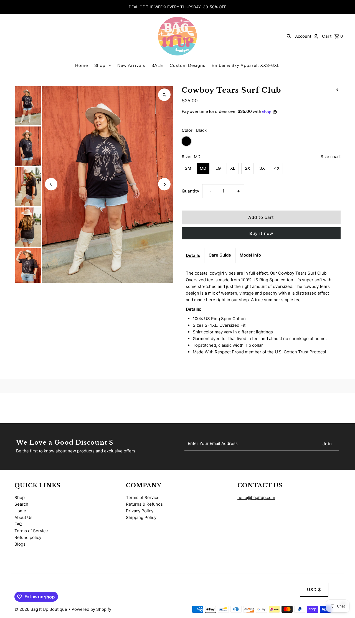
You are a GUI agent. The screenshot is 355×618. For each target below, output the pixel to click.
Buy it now (261, 233)
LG (218, 168)
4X (277, 168)
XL (232, 168)
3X (262, 168)
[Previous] (51, 184)
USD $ (314, 589)
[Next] (164, 184)
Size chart (331, 156)
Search (21, 504)
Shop (99, 65)
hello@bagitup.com (256, 497)
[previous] (337, 89)
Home (81, 65)
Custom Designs (187, 65)
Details (193, 255)
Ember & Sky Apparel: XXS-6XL (246, 65)
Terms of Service (31, 530)
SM (188, 168)
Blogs (20, 544)
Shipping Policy (141, 517)
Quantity (190, 191)
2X (247, 168)
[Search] (289, 36)
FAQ (18, 524)
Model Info (250, 255)
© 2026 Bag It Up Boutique (41, 609)
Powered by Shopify (91, 609)
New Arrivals (131, 65)
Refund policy (27, 537)
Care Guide (220, 255)
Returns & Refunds (144, 504)
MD (203, 168)
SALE (157, 65)
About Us (23, 517)
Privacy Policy (139, 510)
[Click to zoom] (164, 94)
